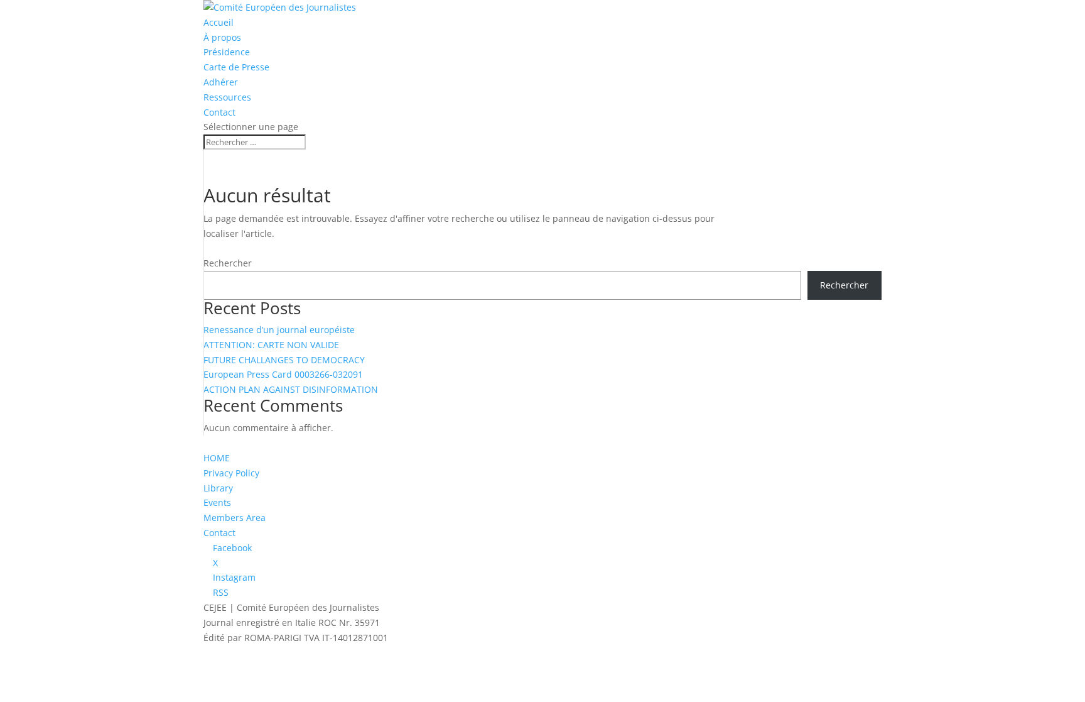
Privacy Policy (231, 473)
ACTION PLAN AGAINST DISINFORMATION (290, 389)
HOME (216, 458)
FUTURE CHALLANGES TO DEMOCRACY (284, 360)
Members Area (234, 518)
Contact (219, 112)
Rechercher (227, 263)
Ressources (227, 97)
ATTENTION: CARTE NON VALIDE (271, 345)
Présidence (226, 52)
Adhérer (220, 82)
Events (217, 502)
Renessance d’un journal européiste (279, 330)
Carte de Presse (236, 67)
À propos (222, 37)
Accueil (218, 22)
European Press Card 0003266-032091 (283, 374)
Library (218, 488)
